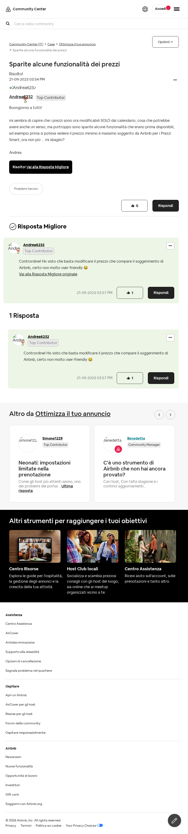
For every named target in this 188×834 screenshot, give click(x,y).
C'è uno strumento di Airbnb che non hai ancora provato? (134, 468)
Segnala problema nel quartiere (29, 670)
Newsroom (13, 757)
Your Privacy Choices (81, 825)
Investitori (13, 785)
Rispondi (165, 205)
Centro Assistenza (19, 623)
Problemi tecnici (26, 188)
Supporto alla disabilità (22, 652)
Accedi (160, 9)
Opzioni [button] (163, 42)
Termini (25, 825)
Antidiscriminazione (20, 642)
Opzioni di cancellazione (23, 661)
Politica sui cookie (48, 825)
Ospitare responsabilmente (26, 732)
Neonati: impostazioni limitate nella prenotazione (44, 468)
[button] (175, 80)
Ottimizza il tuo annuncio (77, 44)
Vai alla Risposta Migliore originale (48, 274)
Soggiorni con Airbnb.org (24, 804)
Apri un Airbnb (16, 695)
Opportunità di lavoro (21, 775)
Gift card (12, 794)
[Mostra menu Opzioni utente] (176, 9)
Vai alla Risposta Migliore (47, 167)
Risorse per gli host (19, 714)
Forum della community (23, 723)
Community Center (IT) (26, 44)
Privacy (11, 825)
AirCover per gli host (20, 704)
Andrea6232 (21, 96)
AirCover (12, 633)
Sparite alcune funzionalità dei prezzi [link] (40, 50)
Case (51, 44)
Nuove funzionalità (19, 766)
